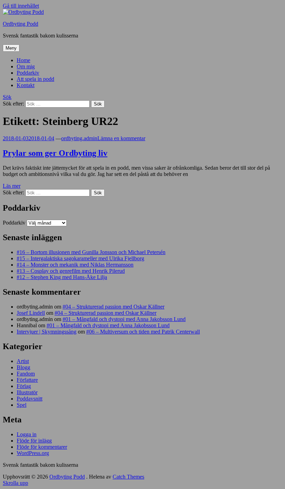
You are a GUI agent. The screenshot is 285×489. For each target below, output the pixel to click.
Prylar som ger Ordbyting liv (55, 153)
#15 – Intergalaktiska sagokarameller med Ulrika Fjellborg (80, 258)
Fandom (26, 374)
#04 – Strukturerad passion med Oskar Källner (113, 307)
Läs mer (12, 186)
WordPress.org (33, 453)
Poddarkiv (28, 73)
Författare (27, 380)
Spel (21, 405)
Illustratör (27, 392)
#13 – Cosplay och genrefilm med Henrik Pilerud (71, 271)
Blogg (23, 367)
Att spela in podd (35, 79)
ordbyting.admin (79, 138)
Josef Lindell (31, 313)
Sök (7, 97)
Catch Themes (128, 477)
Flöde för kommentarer (42, 447)
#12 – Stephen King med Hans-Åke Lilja (62, 277)
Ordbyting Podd (20, 24)
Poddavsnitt (29, 399)
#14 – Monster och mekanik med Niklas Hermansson (75, 265)
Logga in (26, 434)
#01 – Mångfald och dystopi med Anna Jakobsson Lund (124, 319)
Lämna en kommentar (121, 138)
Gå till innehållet (21, 6)
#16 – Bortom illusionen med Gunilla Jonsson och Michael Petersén (91, 252)
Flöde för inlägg (34, 441)
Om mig (26, 66)
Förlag (24, 386)
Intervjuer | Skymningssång (46, 332)
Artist (23, 361)
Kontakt (25, 85)
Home (23, 60)
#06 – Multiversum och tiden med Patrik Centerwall (143, 332)
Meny (11, 48)
